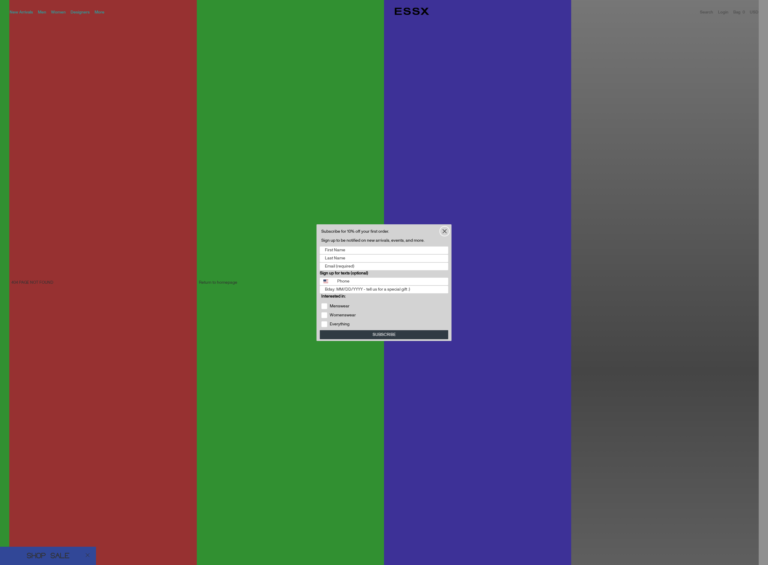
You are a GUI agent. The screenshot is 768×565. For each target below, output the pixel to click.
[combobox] (327, 281)
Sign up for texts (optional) (344, 273)
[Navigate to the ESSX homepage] (412, 11)
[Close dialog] (444, 231)
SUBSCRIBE (384, 335)
